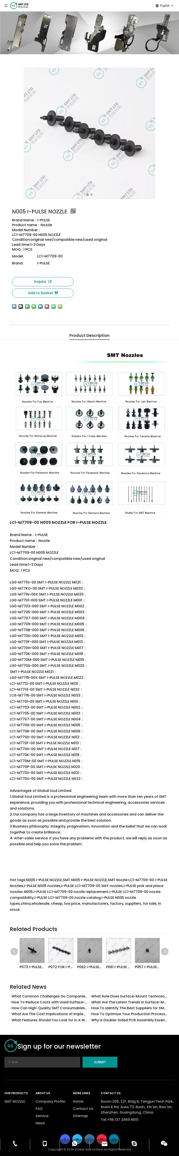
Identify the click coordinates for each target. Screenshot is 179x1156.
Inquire (40, 281)
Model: (18, 256)
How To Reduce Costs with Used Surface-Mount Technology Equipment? (50, 1002)
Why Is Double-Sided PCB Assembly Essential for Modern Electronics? (129, 1020)
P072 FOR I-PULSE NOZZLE (60, 966)
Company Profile (50, 1101)
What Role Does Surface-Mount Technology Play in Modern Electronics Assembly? (129, 996)
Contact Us (83, 1108)
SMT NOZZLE (14, 1101)
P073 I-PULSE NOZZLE (32, 966)
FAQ (39, 1108)
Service (42, 1115)
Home (78, 1101)
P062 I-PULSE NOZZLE (89, 966)
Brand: (17, 263)
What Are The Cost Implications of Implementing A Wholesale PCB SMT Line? (50, 1013)
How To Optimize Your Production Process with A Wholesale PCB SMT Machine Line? (129, 1013)
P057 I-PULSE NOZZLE (147, 966)
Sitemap (80, 1115)
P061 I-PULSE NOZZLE (118, 966)
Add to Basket (40, 292)
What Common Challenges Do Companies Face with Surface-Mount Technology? (50, 996)
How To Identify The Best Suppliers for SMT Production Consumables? (129, 1008)
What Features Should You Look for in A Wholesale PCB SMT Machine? (50, 1020)
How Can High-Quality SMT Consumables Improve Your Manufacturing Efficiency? (50, 1008)
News (40, 1123)
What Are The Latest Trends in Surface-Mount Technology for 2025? (129, 1002)
